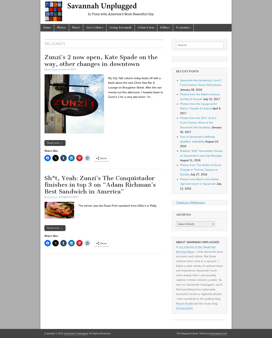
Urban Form (146, 27)
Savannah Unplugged (76, 333)
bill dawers (53, 69)
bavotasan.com (218, 333)
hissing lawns (184, 308)
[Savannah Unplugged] (136, 12)
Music (76, 27)
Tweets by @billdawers (190, 202)
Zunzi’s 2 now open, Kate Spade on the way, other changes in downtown (101, 61)
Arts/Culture (94, 27)
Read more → (55, 142)
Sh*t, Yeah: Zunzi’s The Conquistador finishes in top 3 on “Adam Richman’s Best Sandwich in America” (100, 185)
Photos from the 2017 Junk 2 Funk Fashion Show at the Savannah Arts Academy (198, 122)
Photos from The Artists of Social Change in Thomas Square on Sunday (200, 169)
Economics (183, 27)
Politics (165, 27)
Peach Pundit (184, 303)
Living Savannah (121, 27)
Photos (61, 27)
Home (47, 27)
